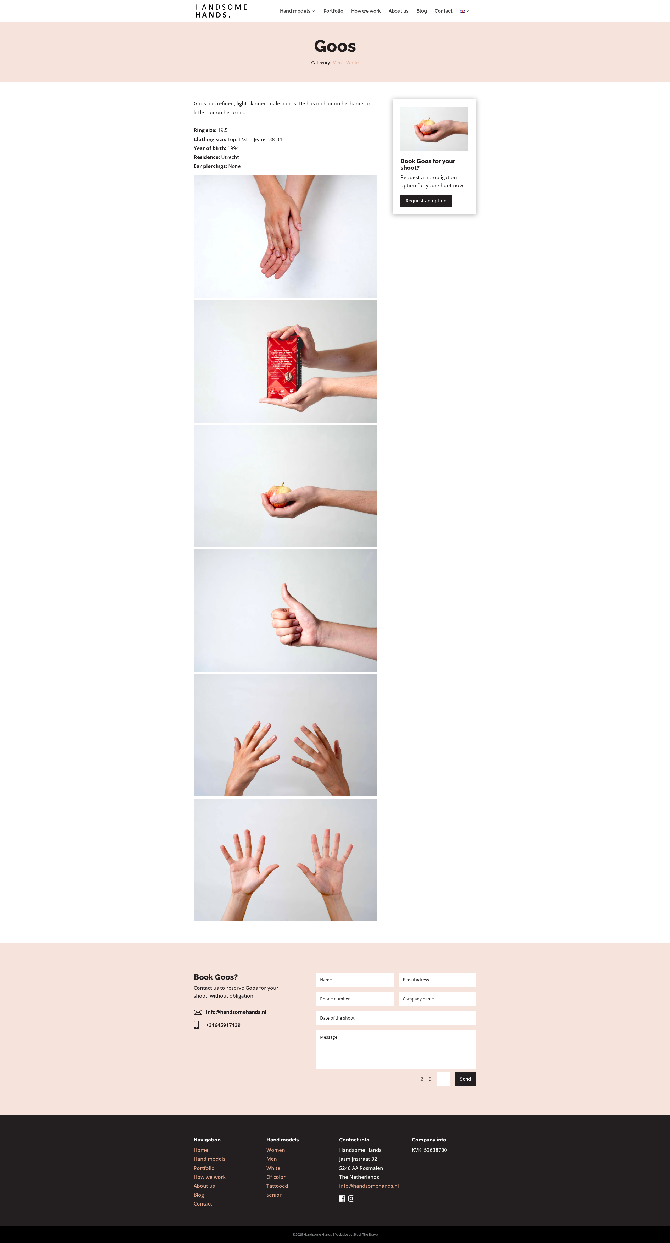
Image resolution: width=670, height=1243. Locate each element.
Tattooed (277, 1185)
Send (465, 1079)
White (352, 62)
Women (275, 1150)
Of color (276, 1177)
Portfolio (333, 11)
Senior (274, 1194)
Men (337, 62)
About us (399, 11)
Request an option (426, 200)
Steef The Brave (365, 1234)
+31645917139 (223, 1025)
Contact (444, 11)
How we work (366, 11)
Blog (421, 11)
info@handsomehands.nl (236, 1012)
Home (201, 1150)
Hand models (295, 11)
